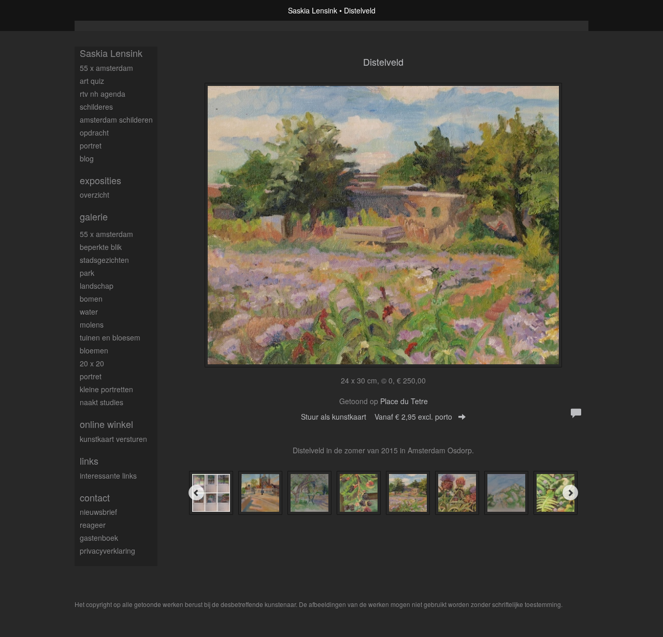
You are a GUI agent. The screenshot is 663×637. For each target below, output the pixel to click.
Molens (92, 324)
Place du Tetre (404, 401)
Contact (95, 497)
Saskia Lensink (312, 10)
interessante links (108, 475)
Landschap (96, 285)
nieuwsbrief (98, 512)
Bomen (91, 298)
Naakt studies (101, 402)
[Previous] (196, 492)
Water (89, 311)
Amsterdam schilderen (116, 119)
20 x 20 (92, 363)
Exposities (100, 180)
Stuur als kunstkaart (376, 416)
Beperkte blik (101, 247)
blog (87, 158)
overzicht (94, 194)
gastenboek (99, 537)
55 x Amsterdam (106, 68)
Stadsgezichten (104, 260)
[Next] (570, 492)
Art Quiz (92, 81)
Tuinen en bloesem (110, 337)
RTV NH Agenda (102, 93)
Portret (91, 145)
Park (87, 273)
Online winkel (106, 424)
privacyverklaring (107, 550)
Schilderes (96, 106)
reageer (93, 525)
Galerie (94, 216)
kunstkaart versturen (113, 439)
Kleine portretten (106, 389)
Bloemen (94, 350)
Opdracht (94, 132)
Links (89, 460)
